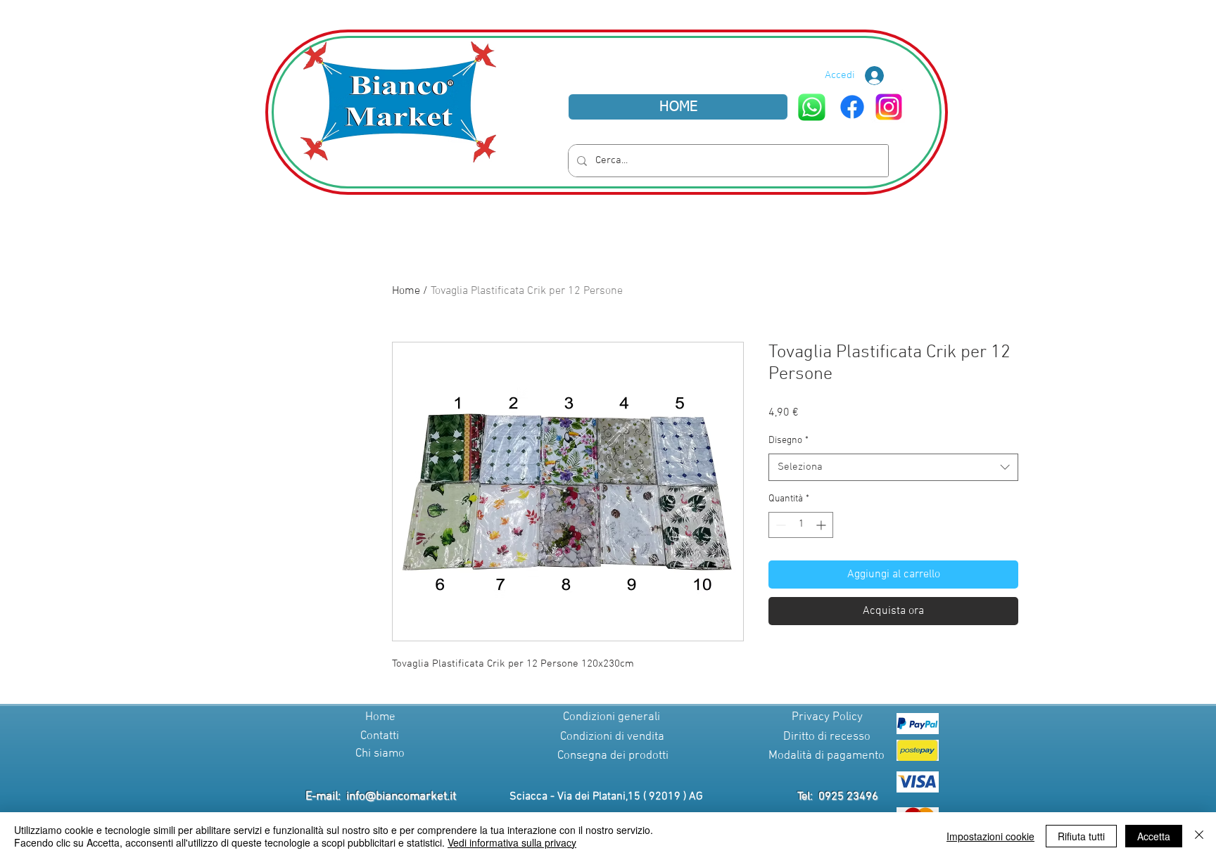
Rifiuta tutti (1081, 836)
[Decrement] (779, 525)
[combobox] (893, 467)
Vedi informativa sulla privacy (512, 842)
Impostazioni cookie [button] (990, 836)
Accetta (1153, 836)
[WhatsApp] (811, 107)
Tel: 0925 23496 (837, 797)
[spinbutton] (800, 525)
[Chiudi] (1199, 836)
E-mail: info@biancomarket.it (380, 797)
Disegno (788, 441)
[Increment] (822, 525)
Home (406, 291)
